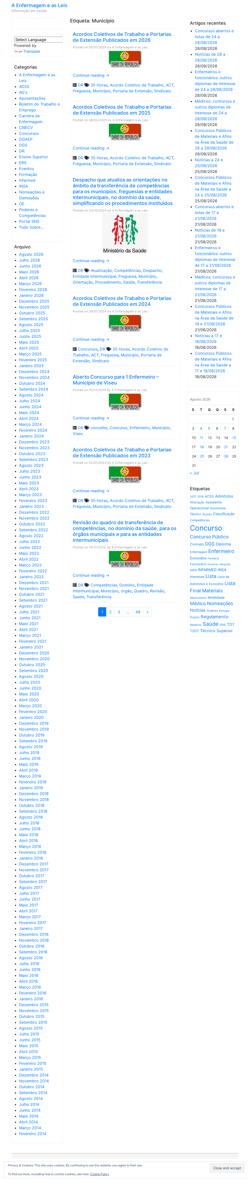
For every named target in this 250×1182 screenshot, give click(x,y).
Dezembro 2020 (34, 652)
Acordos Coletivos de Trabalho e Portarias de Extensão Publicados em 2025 (122, 110)
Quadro (141, 590)
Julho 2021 (29, 611)
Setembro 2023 (33, 459)
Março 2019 (30, 776)
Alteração (197, 502)
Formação (28, 174)
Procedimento (108, 282)
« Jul (194, 472)
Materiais (212, 591)
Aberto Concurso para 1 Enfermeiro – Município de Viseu (116, 380)
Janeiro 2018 (31, 858)
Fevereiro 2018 (32, 852)
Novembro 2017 (34, 869)
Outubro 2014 (31, 1086)
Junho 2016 (30, 969)
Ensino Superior (33, 156)
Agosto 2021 (31, 606)
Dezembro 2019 (34, 723)
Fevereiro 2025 (33, 359)
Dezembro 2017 (33, 864)
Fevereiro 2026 (33, 289)
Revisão (157, 590)
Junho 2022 (30, 547)
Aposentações (32, 98)
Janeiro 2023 (31, 506)
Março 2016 (30, 987)
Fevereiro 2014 (32, 1133)
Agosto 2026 (31, 254)
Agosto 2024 (31, 395)
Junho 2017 (29, 899)
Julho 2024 (29, 400)
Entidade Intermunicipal (94, 276)
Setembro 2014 (33, 1092)
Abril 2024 (29, 418)
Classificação (224, 514)
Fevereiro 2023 (33, 500)
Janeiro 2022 (31, 576)
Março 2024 (30, 424)
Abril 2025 (29, 348)
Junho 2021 (30, 617)
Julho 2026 (29, 260)
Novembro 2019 (34, 729)
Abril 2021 (28, 629)
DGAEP (25, 139)
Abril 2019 (28, 770)
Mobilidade (216, 597)
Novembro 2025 (34, 307)
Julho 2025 (29, 330)
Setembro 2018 (33, 811)
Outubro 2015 (31, 1016)
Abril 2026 (29, 277)
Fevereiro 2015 (32, 1063)
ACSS (24, 86)
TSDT (194, 631)
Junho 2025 (30, 336)
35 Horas (99, 85)
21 (226, 447)
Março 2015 (30, 1057)
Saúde (129, 282)
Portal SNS (29, 221)
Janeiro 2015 (31, 1069)
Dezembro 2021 (34, 582)
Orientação (83, 282)
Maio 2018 (28, 834)
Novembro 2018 (34, 799)
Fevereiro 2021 (32, 641)
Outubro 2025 (32, 312)
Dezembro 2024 (34, 371)
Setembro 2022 (33, 529)
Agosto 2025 (31, 324)
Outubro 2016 (31, 946)
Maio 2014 (28, 1116)
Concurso (118, 427)
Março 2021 (30, 635)
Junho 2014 (30, 1110)
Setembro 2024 (33, 389)
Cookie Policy (99, 1174)
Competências (127, 270)
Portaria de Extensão (132, 90)
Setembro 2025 (33, 318)
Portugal (224, 610)
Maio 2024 (29, 412)
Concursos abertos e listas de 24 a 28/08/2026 (214, 36)
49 (137, 611)
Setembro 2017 (33, 881)
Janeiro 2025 (31, 365)
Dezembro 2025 (34, 301)
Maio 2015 (28, 1045)
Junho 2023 (30, 477)
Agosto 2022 (31, 535)
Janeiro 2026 (31, 295)
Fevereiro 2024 (33, 430)
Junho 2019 (30, 758)
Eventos (26, 168)
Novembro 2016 (34, 940)
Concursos (29, 133)
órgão (126, 590)
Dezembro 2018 (34, 793)
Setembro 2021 (33, 600)
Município (102, 90)
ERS (22, 162)
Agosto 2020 (31, 676)
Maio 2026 (29, 271)
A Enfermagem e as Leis (39, 5)
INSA (23, 186)
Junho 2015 (30, 1039)
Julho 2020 (29, 682)
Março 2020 (30, 705)
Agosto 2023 (31, 465)
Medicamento (198, 597)
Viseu (78, 433)
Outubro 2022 (32, 524)
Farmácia (213, 558)
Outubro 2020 (32, 664)
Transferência (149, 282)
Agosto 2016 (31, 957)
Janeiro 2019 (31, 787)
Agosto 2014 (31, 1098)
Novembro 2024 (34, 377)
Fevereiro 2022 (33, 570)
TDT (231, 624)
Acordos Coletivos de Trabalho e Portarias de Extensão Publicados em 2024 (122, 301)
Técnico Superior (216, 630)
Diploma (223, 544)
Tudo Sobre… (31, 227)
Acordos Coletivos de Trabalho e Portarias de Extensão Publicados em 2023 (122, 452)
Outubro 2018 (31, 805)
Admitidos (224, 496)
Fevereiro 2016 (32, 992)
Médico (198, 603)
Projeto (194, 617)
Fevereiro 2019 (32, 781)
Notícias (198, 610)
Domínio (127, 585)
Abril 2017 (28, 910)
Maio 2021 (28, 623)
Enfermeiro (140, 427)
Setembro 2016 (33, 951)
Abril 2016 (28, 981)
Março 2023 (30, 494)
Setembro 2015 (33, 1022)
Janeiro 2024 (31, 436)
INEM (193, 570)
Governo (213, 564)
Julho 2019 (29, 752)
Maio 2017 (28, 905)
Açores (207, 514)
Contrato (197, 544)
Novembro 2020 (34, 658)
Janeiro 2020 (31, 717)
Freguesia (82, 90)
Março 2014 (30, 1127)
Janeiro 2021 (31, 647)
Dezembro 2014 (34, 1075)
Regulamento (215, 616)
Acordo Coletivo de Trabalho (137, 85)
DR (21, 151)
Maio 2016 (28, 975)
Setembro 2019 (33, 740)
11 (201, 438)
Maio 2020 (29, 694)
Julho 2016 (29, 963)
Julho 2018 (29, 822)
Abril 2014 (28, 1121)
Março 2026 (30, 283)
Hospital (224, 564)
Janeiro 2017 (31, 928)
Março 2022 (30, 565)
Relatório (195, 625)
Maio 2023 (29, 482)
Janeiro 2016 (31, 998)
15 (234, 438)
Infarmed (27, 180)
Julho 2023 (29, 471)
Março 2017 (30, 916)
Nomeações (220, 603)
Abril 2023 (29, 488)
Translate (31, 51)
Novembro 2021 (34, 588)
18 (202, 447)
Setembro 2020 (33, 670)
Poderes (212, 610)
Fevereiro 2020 (33, 711)
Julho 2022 (29, 541)
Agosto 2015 (31, 1028)
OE (21, 203)
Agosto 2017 (30, 887)
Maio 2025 (29, 342)
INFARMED (207, 569)
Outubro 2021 (31, 594)
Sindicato (162, 90)
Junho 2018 (30, 828)
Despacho (152, 270)
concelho (99, 427)
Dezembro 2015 (34, 1004)
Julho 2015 (29, 1034)
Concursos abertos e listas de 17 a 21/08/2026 (214, 212)
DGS (23, 145)
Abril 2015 (28, 1051)
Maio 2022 (29, 553)
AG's (23, 92)
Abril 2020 (29, 699)
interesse (197, 577)
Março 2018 (30, 846)
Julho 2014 (29, 1104)
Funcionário (198, 564)
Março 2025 (30, 353)
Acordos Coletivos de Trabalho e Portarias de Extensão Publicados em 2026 (122, 37)
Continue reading (91, 75)
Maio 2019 (28, 764)
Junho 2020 (30, 688)
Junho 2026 (30, 266)
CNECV (26, 127)
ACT (169, 85)
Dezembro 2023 (34, 441)
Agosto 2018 (31, 817)
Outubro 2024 (32, 383)
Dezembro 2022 (34, 512)
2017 (193, 496)
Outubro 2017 (31, 875)
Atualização (101, 270)
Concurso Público (209, 537)
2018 (200, 496)
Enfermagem (198, 552)
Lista (211, 576)
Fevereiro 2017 (32, 922)
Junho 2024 (30, 406)
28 (226, 456)
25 (202, 456)
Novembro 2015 (34, 1010)
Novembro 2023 (34, 447)
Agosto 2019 (31, 746)
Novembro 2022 (34, 518)
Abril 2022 (29, 559)
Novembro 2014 (34, 1080)
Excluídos (198, 558)
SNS (223, 625)
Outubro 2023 (32, 453)
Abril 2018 (28, 840)
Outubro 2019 (31, 735)
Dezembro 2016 (34, 934)
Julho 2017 (29, 893)
